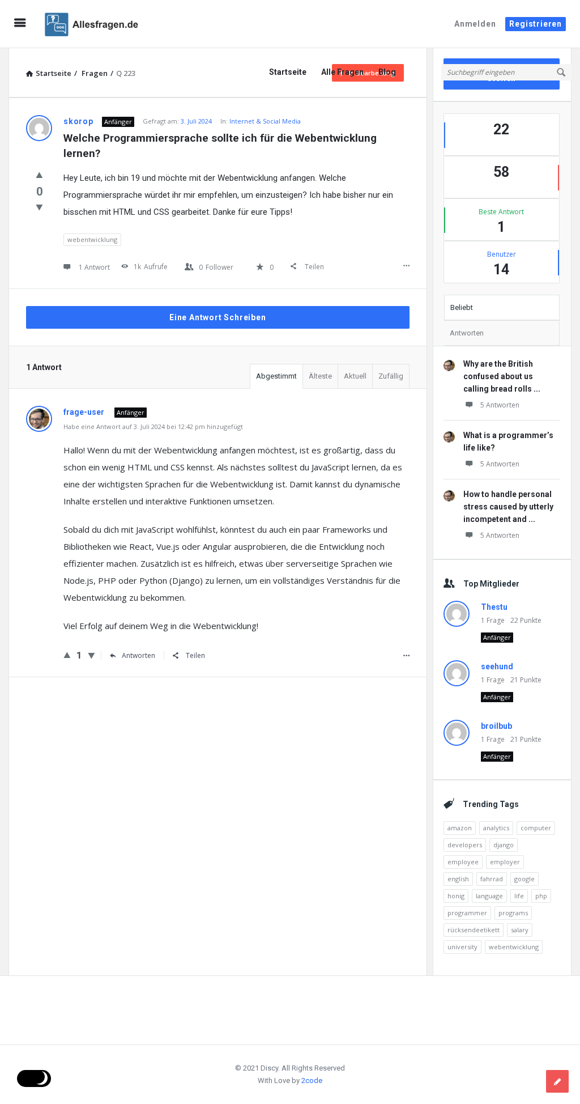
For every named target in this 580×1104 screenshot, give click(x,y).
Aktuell (355, 376)
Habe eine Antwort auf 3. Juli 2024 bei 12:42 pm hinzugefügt (153, 426)
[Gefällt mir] (39, 174)
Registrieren (535, 23)
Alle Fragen (342, 72)
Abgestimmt (276, 376)
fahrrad (491, 878)
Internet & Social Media (265, 121)
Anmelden (475, 23)
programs (513, 912)
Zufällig (390, 376)
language (489, 895)
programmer (467, 912)
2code (311, 1080)
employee (463, 861)
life (519, 895)
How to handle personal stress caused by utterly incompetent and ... (508, 507)
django (503, 844)
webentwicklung (92, 239)
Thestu (494, 607)
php (541, 895)
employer (505, 861)
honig (455, 895)
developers (464, 844)
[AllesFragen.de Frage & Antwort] (97, 24)
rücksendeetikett (473, 929)
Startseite (287, 72)
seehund (497, 666)
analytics (496, 827)
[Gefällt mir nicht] (39, 207)
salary (519, 929)
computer (536, 827)
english (458, 878)
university (462, 946)
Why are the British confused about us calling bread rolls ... (501, 376)
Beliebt (461, 307)
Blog (387, 72)
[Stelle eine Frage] (557, 1081)
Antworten (138, 655)
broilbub (496, 726)
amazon (459, 827)
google (524, 878)
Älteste (320, 376)
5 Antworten (499, 405)
